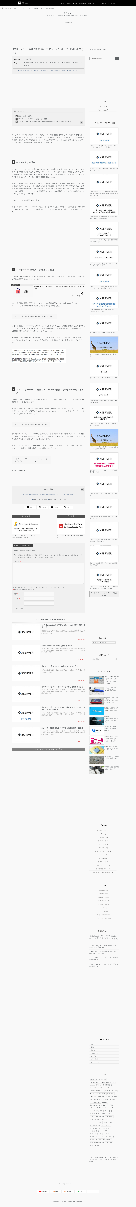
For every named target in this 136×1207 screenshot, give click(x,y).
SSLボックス (79, 276)
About (102, 834)
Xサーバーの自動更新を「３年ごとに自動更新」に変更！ (63, 728)
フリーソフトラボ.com (103, 918)
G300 (110, 1093)
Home (5, 8)
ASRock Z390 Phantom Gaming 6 (103, 1082)
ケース (103, 1119)
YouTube (102, 855)
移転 (27, 65)
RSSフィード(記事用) (40, 499)
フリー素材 (102, 3)
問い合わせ (102, 837)
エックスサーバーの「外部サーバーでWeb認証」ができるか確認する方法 (44, 121)
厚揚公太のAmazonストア (100, 49)
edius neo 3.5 (111, 1090)
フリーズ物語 (103, 911)
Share (31, 507)
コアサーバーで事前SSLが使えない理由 (32, 119)
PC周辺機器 (110, 1099)
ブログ (63, 3)
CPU (93, 1088)
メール (17, 599)
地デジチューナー (97, 1142)
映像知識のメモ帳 (103, 900)
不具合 (93, 1139)
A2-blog (68, 13)
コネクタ (107, 1122)
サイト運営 (95, 1125)
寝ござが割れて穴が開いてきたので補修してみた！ (111, 758)
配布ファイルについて (102, 851)
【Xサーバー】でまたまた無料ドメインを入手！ (60, 666)
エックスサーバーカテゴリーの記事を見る (104, 594)
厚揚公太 (100, 947)
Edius (68, 3)
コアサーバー (56, 63)
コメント (17, 561)
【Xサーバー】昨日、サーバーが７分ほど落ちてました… (63, 687)
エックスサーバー (15, 8)
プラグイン (104, 1128)
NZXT (100, 1099)
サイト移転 (67, 63)
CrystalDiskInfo (97, 1090)
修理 (102, 1139)
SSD (105, 1102)
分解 (109, 1139)
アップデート (106, 1111)
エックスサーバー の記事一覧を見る (48, 749)
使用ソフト (102, 848)
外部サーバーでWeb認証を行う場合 (25, 200)
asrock (102, 1079)
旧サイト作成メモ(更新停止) (102, 872)
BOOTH (102, 106)
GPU (93, 1096)
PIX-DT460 (95, 1102)
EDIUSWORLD (103, 893)
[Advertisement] (68, 28)
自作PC (94, 1145)
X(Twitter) (102, 858)
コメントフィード (102, 865)
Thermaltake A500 (97, 1105)
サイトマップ (112, 3)
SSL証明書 (29, 63)
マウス (103, 1131)
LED (108, 1096)
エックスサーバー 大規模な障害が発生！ (57, 645)
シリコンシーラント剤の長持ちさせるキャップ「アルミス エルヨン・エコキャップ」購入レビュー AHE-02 (111, 680)
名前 (16, 594)
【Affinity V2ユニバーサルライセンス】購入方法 (103, 958)
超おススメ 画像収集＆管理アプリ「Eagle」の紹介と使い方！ (111, 728)
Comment (69, 1191)
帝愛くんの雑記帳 (103, 904)
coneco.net (82, 3)
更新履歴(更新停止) (102, 869)
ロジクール (95, 1136)
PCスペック (102, 844)
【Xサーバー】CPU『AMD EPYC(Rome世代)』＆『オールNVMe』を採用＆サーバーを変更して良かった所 (104, 193)
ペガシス (94, 1131)
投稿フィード (102, 862)
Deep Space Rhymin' (104, 915)
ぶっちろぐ (103, 908)
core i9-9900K (105, 1085)
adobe (93, 1079)
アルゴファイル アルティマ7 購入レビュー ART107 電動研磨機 (111, 689)
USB (110, 1105)
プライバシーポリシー (102, 830)
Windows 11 (108, 1108)
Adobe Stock (102, 110)
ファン (93, 1128)
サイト (16, 604)
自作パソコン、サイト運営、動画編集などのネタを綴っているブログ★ (68, 15)
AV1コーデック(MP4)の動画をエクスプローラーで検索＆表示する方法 (111, 708)
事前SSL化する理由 (25, 116)
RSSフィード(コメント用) (57, 499)
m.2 (115, 1096)
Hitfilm (75, 3)
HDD (101, 1096)
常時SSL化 (78, 63)
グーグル (94, 1119)
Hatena (43, 507)
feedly (81, 1191)
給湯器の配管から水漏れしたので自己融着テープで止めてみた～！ (111, 768)
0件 (76, 70)
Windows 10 (95, 1108)
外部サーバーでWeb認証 (48, 408)
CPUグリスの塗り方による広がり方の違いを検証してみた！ (111, 748)
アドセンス (95, 1114)
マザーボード (96, 1134)
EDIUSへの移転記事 (98, 1093)
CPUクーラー (103, 1088)
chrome (94, 1085)
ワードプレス (92, 3)
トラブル (106, 1125)
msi (93, 1099)
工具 (109, 1142)
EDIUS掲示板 (103, 890)
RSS (56, 1191)
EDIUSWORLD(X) (103, 897)
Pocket (55, 507)
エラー (109, 1116)
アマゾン (106, 1114)
